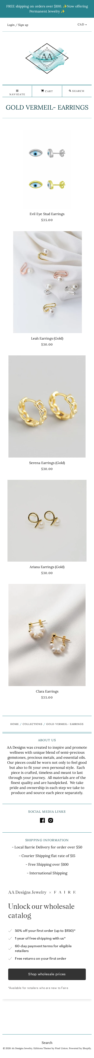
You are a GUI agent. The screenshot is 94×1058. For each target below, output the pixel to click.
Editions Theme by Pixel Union (51, 1048)
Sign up (23, 25)
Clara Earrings (47, 691)
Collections (32, 724)
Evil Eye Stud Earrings (47, 214)
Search (47, 1042)
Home (14, 724)
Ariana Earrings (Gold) (47, 567)
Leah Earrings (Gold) (47, 338)
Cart (48, 91)
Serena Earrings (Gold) (47, 463)
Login (11, 25)
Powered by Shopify (80, 1048)
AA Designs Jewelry (22, 1048)
